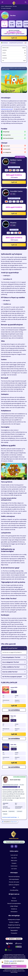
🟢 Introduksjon (4, 42)
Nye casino (14, 858)
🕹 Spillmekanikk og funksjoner (16, 42)
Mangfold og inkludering (14, 925)
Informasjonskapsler (14, 879)
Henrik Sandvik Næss (15, 780)
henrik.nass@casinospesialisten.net (10, 787)
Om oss (14, 898)
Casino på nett (14, 855)
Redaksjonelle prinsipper (14, 919)
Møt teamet (14, 901)
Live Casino (14, 868)
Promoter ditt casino (14, 882)
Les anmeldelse (14, 710)
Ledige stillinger (14, 906)
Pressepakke (14, 933)
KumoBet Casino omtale (14, 198)
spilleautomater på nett (7, 109)
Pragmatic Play (13, 746)
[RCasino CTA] (5, 224)
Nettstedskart (14, 911)
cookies (11, 961)
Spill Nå (14, 705)
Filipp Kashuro (14, 821)
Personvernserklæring (14, 876)
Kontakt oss (14, 909)
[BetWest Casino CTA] (5, 161)
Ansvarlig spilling (14, 890)
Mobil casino (14, 860)
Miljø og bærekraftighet (14, 927)
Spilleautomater (8, 6)
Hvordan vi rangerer (14, 922)
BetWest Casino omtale (14, 167)
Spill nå (14, 38)
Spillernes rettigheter (14, 884)
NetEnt (11, 689)
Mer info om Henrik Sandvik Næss (9, 817)
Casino (2, 6)
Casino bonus (14, 866)
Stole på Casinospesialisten (14, 903)
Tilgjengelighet (14, 930)
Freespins (14, 863)
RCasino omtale (14, 229)
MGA (14, 887)
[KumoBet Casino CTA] (5, 192)
